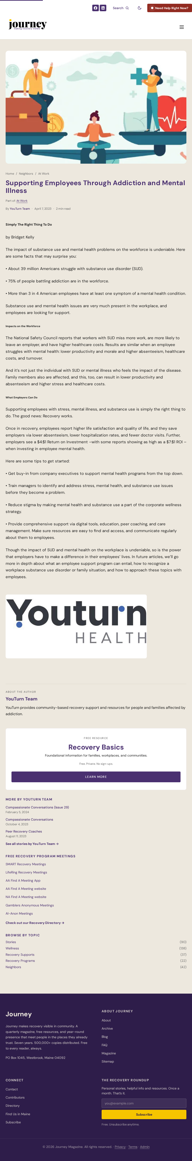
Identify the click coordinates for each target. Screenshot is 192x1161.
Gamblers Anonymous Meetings (30, 905)
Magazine (109, 1053)
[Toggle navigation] (181, 27)
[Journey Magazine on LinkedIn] (103, 8)
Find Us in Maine (18, 1114)
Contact (12, 1089)
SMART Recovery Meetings (26, 864)
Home (10, 174)
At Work (43, 174)
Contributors (15, 1097)
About (106, 1020)
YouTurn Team (20, 209)
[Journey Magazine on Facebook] (95, 8)
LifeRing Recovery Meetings (26, 872)
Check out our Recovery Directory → (35, 923)
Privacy (120, 1147)
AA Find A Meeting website (26, 889)
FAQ (104, 1045)
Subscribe (13, 1122)
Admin (145, 1147)
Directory (13, 1105)
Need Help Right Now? (171, 8)
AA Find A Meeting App (23, 880)
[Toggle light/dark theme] (140, 8)
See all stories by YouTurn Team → (32, 844)
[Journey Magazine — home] (27, 27)
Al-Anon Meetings (19, 913)
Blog (105, 1037)
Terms (132, 1147)
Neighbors (26, 174)
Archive (107, 1028)
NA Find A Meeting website (26, 897)
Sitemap (108, 1061)
